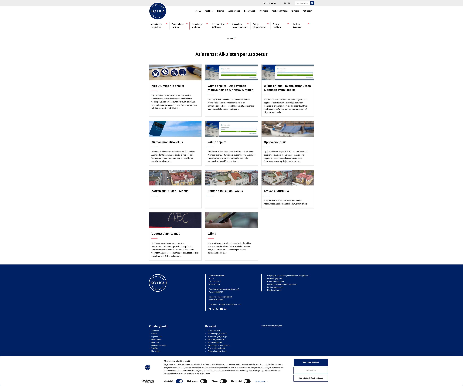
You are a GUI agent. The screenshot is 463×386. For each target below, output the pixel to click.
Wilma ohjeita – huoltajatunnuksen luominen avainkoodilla (287, 88)
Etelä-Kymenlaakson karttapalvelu (281, 284)
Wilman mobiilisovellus (167, 142)
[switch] (203, 381)
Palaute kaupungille (275, 281)
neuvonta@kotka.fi (231, 289)
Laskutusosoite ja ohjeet (271, 325)
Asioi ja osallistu (281, 26)
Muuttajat (263, 11)
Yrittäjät (295, 11)
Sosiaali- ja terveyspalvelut (240, 26)
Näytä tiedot (260, 381)
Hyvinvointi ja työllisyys (220, 26)
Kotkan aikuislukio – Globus (169, 191)
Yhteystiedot (269, 3)
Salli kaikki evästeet (311, 362)
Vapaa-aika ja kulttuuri (179, 26)
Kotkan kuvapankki (275, 287)
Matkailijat (307, 11)
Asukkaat (209, 11)
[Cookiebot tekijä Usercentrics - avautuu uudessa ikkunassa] (147, 381)
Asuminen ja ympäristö (159, 26)
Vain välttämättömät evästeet (311, 378)
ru (289, 3)
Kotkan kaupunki (301, 26)
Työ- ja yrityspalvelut (260, 26)
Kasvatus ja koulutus (200, 26)
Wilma (212, 233)
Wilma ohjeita (217, 142)
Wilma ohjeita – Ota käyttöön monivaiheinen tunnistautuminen (230, 88)
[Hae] (312, 3)
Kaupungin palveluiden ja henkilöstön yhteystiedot (288, 275)
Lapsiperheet (234, 11)
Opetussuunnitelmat (165, 233)
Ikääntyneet (249, 11)
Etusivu (197, 11)
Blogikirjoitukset (274, 290)
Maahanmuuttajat (280, 11)
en (285, 3)
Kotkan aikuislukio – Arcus (225, 191)
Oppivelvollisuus (275, 142)
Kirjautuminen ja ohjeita (167, 86)
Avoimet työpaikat (275, 278)
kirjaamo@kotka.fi (224, 297)
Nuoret (220, 11)
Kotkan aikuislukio (276, 191)
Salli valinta (311, 370)
